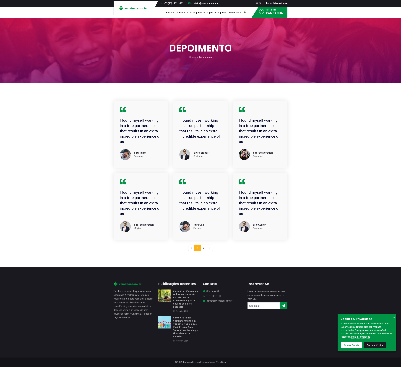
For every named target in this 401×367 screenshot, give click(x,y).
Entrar (269, 3)
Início (169, 12)
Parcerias (234, 12)
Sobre (179, 12)
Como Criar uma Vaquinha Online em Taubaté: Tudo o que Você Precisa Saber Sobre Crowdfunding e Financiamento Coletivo (185, 327)
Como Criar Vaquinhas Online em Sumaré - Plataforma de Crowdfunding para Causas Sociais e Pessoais (185, 299)
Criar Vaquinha (195, 12)
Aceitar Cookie (351, 345)
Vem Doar (221, 362)
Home (192, 57)
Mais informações (360, 336)
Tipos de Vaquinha (217, 12)
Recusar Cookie (375, 345)
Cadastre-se (280, 3)
